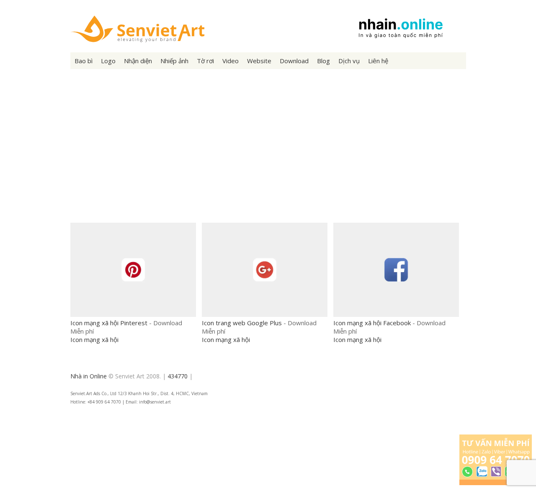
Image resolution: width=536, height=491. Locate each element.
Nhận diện (138, 61)
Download (294, 61)
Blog (323, 61)
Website (259, 61)
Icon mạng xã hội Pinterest (108, 323)
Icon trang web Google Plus (242, 323)
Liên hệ (378, 61)
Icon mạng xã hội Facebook (372, 323)
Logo (108, 61)
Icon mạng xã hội (94, 339)
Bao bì (84, 61)
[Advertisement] (268, 152)
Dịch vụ (349, 61)
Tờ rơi (205, 61)
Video (230, 61)
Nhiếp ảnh (174, 61)
